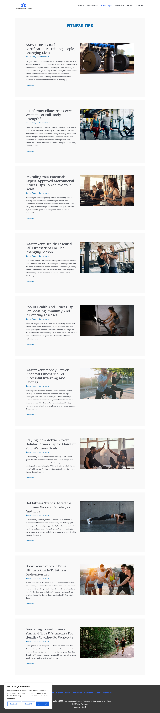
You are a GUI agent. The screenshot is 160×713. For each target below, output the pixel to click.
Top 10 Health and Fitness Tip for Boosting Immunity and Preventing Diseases (49, 311)
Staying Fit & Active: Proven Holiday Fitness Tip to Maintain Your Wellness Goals (51, 444)
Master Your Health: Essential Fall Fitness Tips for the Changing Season (49, 248)
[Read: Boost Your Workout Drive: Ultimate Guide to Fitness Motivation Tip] (107, 579)
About (98, 692)
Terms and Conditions (82, 692)
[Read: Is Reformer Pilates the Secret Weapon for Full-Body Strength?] (107, 124)
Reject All (28, 704)
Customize (14, 704)
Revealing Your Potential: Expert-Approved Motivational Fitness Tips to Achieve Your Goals (50, 183)
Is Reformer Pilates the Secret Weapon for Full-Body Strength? (49, 115)
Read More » (30, 85)
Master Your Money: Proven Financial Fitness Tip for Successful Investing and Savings (47, 376)
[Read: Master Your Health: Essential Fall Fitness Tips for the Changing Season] (107, 257)
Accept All (42, 704)
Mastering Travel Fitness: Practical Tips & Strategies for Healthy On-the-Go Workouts (49, 633)
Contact (107, 692)
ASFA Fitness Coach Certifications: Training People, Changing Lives (50, 49)
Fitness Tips (30, 57)
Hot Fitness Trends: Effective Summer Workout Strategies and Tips (48, 507)
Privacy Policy (63, 692)
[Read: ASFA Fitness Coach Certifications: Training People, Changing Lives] (107, 58)
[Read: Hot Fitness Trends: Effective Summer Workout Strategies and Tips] (107, 516)
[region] (28, 696)
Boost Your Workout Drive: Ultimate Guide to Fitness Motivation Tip (46, 570)
